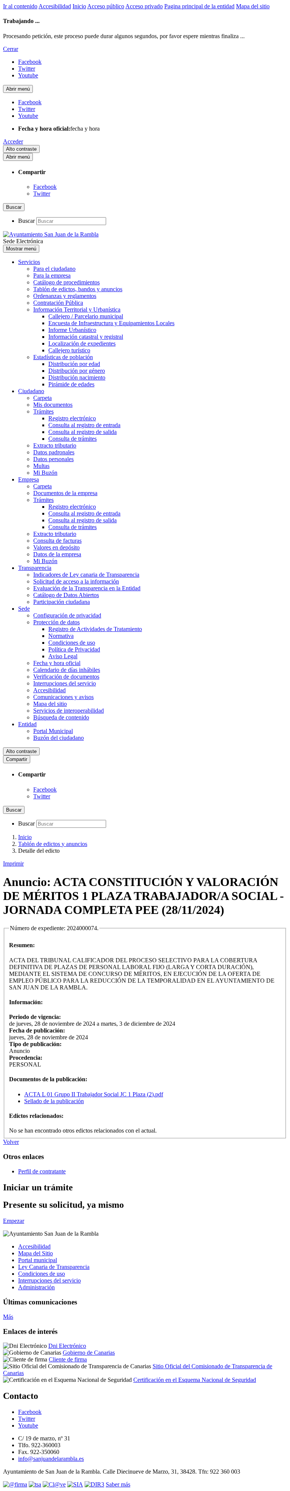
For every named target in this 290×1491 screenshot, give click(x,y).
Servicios (29, 262)
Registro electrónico (72, 418)
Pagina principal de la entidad (199, 6)
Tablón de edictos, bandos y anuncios (77, 289)
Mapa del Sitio (35, 1253)
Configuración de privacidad (67, 615)
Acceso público (105, 6)
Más (8, 1317)
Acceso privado (144, 6)
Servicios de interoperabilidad (68, 710)
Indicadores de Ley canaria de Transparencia (86, 574)
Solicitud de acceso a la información (76, 581)
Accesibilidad (55, 6)
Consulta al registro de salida (82, 432)
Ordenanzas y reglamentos (64, 296)
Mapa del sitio (253, 6)
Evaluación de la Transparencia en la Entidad (86, 588)
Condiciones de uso (71, 642)
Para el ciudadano (54, 268)
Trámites (43, 411)
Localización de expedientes (82, 343)
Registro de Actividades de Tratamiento (95, 629)
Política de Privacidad (74, 649)
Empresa (28, 479)
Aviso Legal (62, 656)
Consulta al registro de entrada (84, 425)
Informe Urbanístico (72, 330)
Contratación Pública (58, 302)
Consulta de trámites (72, 438)
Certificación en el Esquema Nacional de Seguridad (194, 1380)
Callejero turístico (69, 350)
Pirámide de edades (71, 384)
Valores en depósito (56, 547)
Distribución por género (76, 370)
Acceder (13, 141)
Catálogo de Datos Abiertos (66, 595)
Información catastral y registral (85, 336)
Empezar (13, 1221)
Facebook (45, 187)
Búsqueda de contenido (61, 717)
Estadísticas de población (63, 357)
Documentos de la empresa (65, 493)
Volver (11, 1142)
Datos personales (53, 459)
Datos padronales (53, 452)
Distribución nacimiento (76, 377)
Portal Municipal (53, 731)
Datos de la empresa (57, 554)
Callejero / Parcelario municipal (85, 316)
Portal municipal (37, 1260)
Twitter (41, 193)
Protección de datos (56, 622)
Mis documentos (52, 404)
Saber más (118, 1484)
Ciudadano (31, 391)
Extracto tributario (54, 445)
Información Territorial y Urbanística (76, 309)
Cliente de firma (68, 1359)
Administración (36, 1287)
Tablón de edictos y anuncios (52, 844)
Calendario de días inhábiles (66, 670)
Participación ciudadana (61, 602)
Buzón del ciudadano (58, 738)
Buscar (26, 221)
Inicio (79, 6)
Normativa (61, 636)
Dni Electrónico (67, 1346)
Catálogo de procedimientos (66, 282)
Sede (24, 608)
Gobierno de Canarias (89, 1352)
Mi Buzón (45, 472)
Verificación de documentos (66, 676)
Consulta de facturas (57, 540)
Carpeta (42, 398)
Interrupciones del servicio (64, 683)
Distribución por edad (74, 364)
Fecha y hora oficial (56, 663)
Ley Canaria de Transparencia (53, 1267)
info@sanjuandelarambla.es (51, 1459)
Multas (41, 466)
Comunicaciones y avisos (63, 697)
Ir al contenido (20, 6)
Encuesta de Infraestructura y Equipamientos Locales (111, 323)
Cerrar (10, 49)
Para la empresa (52, 275)
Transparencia (34, 568)
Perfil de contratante (42, 1171)
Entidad (27, 724)
